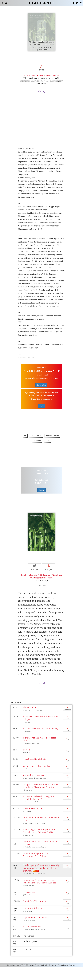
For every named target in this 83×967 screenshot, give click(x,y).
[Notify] (39, 92)
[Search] (6, 3)
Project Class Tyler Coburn (34, 901)
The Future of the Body (33, 908)
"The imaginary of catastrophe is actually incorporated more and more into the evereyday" (41, 868)
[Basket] (80, 3)
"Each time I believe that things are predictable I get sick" (38, 798)
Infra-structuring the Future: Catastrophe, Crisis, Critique (35, 855)
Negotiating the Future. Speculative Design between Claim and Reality (39, 831)
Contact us (52, 965)
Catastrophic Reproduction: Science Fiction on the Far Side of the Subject (39, 881)
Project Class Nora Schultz (34, 759)
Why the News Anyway (33, 808)
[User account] (74, 3)
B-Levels (26, 750)
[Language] (77, 3)
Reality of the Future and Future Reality (40, 728)
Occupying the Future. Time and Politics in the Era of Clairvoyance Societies (40, 786)
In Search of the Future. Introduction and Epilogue (41, 718)
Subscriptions (41, 385)
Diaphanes (42, 3)
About (32, 965)
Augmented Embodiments (35, 917)
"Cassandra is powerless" (33, 775)
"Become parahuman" (32, 927)
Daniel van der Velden (49, 75)
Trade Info (44, 965)
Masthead (72, 965)
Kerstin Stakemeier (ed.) (31, 575)
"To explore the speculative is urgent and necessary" (41, 843)
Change (41, 490)
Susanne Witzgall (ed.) (52, 575)
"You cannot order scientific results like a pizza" (41, 819)
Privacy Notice (63, 965)
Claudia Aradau (31, 75)
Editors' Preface (29, 707)
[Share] (43, 92)
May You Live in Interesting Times (37, 766)
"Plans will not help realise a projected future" (39, 739)
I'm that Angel (29, 892)
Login (41, 406)
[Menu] (2, 3)
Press (37, 965)
